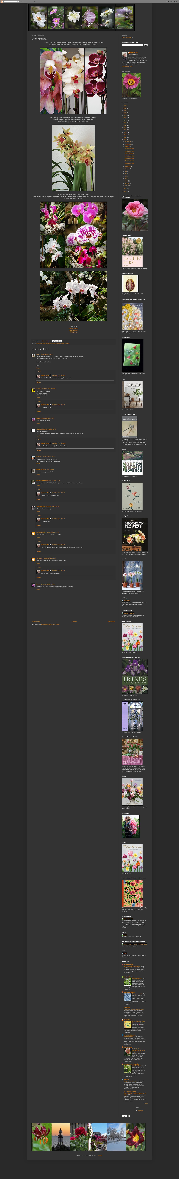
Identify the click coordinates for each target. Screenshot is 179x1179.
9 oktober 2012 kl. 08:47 (53, 506)
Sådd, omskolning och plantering (132, 966)
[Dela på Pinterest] (61, 341)
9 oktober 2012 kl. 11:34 (58, 405)
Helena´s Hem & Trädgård (131, 1064)
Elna (37, 354)
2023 (125, 113)
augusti (127, 169)
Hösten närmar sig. (137, 978)
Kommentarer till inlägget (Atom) (50, 624)
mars (126, 181)
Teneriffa (67, 343)
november (128, 144)
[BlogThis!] (55, 341)
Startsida (74, 621)
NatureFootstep (41, 480)
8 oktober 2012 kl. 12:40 (49, 429)
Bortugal (126, 1079)
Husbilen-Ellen (40, 532)
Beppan (38, 457)
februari (127, 183)
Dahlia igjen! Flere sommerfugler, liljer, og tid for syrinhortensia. (138, 1050)
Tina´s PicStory (40, 506)
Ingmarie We (45, 375)
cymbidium (39, 343)
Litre (49, 343)
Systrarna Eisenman (130, 1035)
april (126, 178)
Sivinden (39, 429)
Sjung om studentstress (130, 1081)
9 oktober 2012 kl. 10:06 (52, 532)
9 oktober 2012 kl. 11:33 (58, 519)
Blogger (100, 1155)
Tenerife (62, 343)
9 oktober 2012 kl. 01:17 (48, 469)
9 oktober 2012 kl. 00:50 (58, 443)
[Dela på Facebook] (59, 341)
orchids (53, 343)
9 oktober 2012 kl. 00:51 (58, 375)
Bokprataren (127, 1020)
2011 (125, 189)
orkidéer (58, 343)
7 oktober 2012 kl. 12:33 (46, 354)
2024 (125, 110)
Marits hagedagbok (129, 992)
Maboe (38, 469)
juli (126, 171)
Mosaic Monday (73, 328)
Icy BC (38, 584)
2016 (125, 130)
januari (127, 185)
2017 (125, 127)
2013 (125, 137)
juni (126, 173)
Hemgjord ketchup (128, 1036)
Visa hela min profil (127, 66)
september (128, 166)
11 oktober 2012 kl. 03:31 (48, 584)
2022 (125, 115)
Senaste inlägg (36, 621)
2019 (125, 122)
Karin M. (38, 389)
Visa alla (146, 1103)
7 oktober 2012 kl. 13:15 (49, 389)
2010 (125, 191)
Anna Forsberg (128, 964)
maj (126, 176)
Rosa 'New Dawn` (137, 1065)
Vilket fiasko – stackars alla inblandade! (134, 1009)
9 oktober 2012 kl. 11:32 (58, 570)
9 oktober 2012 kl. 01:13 (48, 457)
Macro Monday (73, 330)
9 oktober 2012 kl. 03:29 (53, 480)
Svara (38, 368)
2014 (125, 135)
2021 (125, 118)
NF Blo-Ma (73, 332)
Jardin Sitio (45, 343)
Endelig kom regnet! (137, 994)
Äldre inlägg (111, 621)
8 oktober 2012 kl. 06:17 (47, 418)
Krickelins (127, 1007)
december (128, 141)
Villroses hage (128, 1047)
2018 (125, 125)
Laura (38, 418)
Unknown (39, 558)
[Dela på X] (57, 341)
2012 (125, 139)
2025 (125, 108)
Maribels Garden (129, 977)
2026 (125, 105)
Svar (39, 372)
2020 (125, 120)
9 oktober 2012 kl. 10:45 (49, 558)
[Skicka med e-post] (53, 341)
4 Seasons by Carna (130, 1091)
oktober (127, 146)
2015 (125, 132)
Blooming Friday (129, 151)
